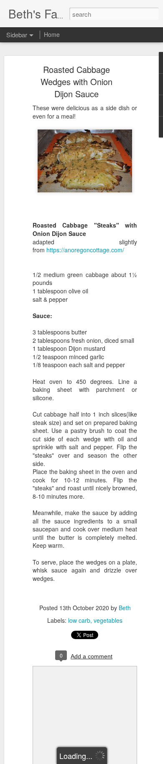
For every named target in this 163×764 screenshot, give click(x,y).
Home (52, 34)
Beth (125, 607)
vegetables (108, 620)
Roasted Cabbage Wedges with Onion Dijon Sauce (76, 81)
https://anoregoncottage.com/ (85, 250)
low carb (79, 620)
